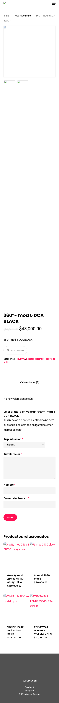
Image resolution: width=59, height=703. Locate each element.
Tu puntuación (13, 439)
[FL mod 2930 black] (43, 556)
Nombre (9, 484)
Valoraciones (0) (29, 382)
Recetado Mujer (23, 15)
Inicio (6, 15)
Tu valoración (12, 454)
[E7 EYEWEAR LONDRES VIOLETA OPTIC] (43, 608)
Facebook (29, 687)
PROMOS (20, 359)
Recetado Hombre (35, 359)
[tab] (29, 382)
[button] (54, 3)
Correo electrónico (16, 498)
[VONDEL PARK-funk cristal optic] (16, 608)
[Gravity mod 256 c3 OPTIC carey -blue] (16, 556)
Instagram (29, 690)
